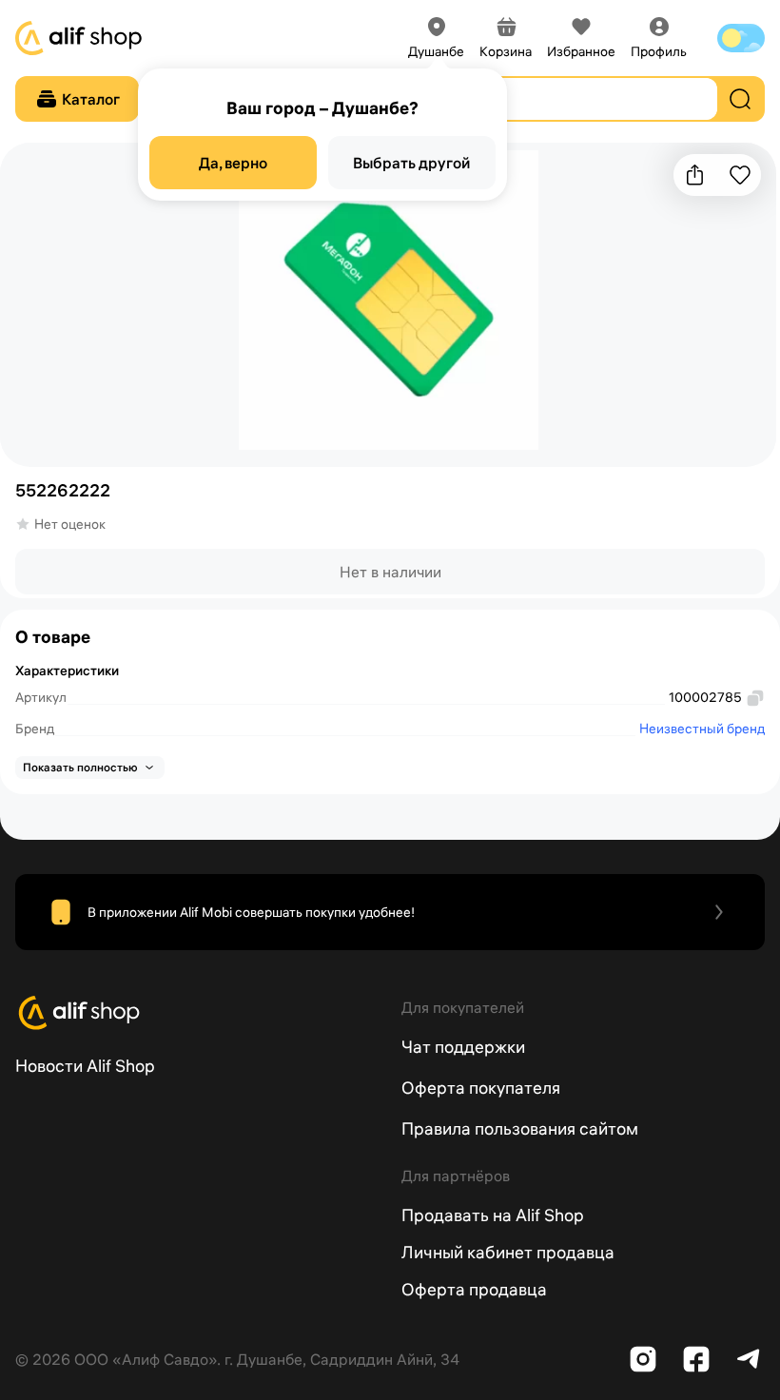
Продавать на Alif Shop (492, 1215)
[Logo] (197, 1013)
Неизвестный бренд (702, 728)
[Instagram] (643, 1359)
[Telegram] (749, 1359)
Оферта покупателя (480, 1088)
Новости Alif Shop (85, 1066)
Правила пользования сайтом (519, 1128)
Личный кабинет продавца (507, 1252)
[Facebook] (696, 1359)
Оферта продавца (474, 1289)
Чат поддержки (463, 1047)
